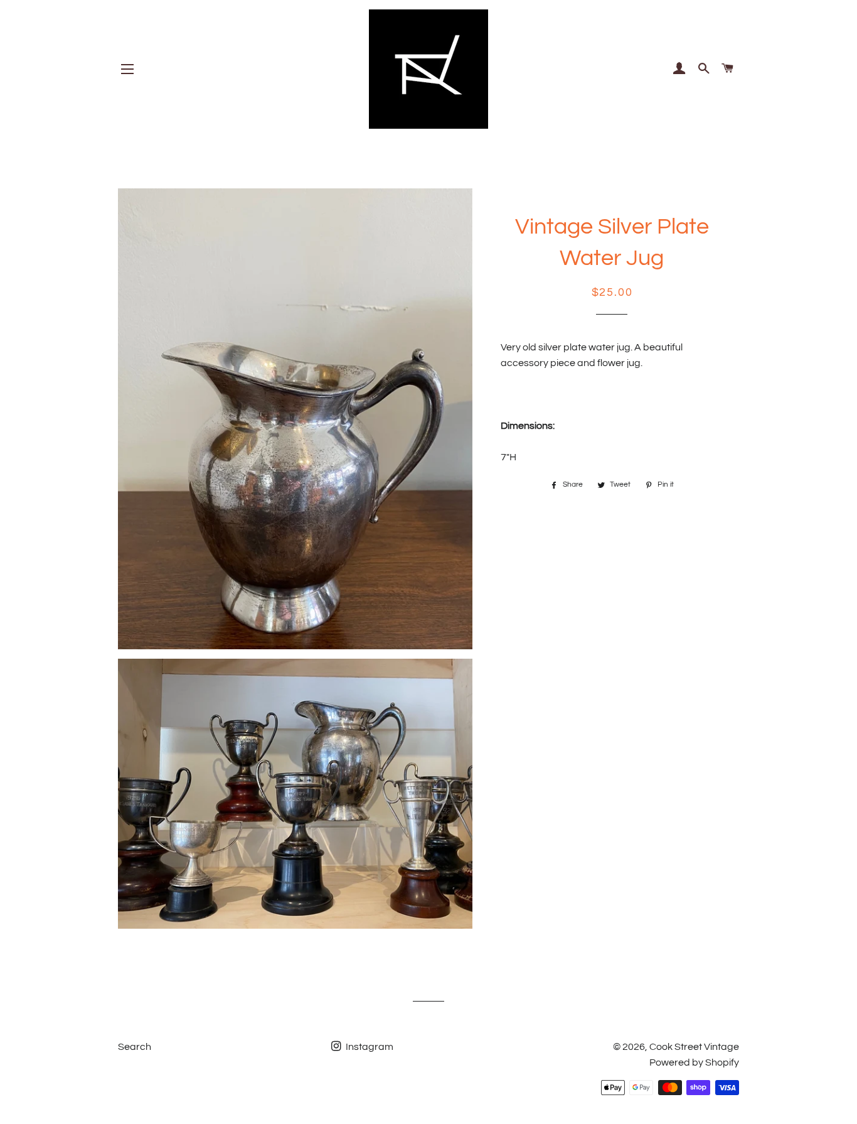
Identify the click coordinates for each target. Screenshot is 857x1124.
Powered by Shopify (694, 1062)
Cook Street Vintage (694, 1047)
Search (134, 1047)
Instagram (368, 1047)
